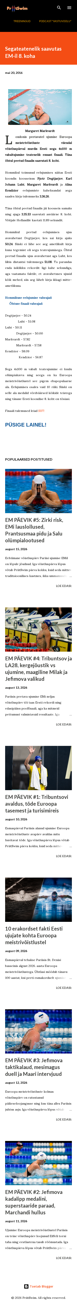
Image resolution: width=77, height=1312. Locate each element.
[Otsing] (59, 7)
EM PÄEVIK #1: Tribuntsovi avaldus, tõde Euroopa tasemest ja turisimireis (36, 804)
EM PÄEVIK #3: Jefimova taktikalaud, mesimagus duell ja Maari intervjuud (33, 1067)
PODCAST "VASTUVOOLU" (55, 21)
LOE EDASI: (64, 586)
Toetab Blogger (41, 1286)
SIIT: (41, 411)
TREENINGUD (22, 21)
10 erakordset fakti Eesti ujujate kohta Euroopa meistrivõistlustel (34, 935)
